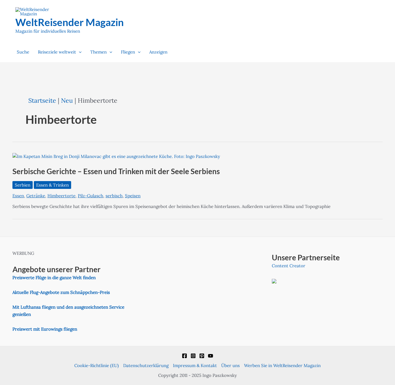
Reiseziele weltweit (57, 52)
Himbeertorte (61, 195)
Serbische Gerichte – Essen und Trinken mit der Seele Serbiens (116, 171)
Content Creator (288, 265)
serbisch (114, 195)
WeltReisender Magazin (69, 22)
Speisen (133, 195)
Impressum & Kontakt (195, 365)
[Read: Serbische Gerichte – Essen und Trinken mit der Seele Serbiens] (116, 156)
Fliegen (128, 52)
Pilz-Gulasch (90, 195)
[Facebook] (184, 355)
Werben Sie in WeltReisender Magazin (282, 365)
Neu (67, 100)
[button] (79, 52)
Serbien (22, 185)
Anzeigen (158, 52)
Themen (98, 52)
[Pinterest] (201, 355)
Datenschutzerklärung (146, 365)
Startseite (42, 100)
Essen (18, 195)
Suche (23, 52)
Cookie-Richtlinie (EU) (96, 365)
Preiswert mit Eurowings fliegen (44, 329)
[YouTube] (210, 355)
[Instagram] (193, 355)
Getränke (35, 195)
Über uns (230, 365)
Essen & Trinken (52, 185)
